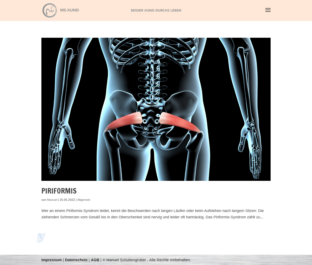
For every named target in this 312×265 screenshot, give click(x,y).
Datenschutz (76, 260)
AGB (95, 260)
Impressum (51, 260)
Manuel (52, 199)
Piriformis (59, 191)
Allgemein (83, 199)
